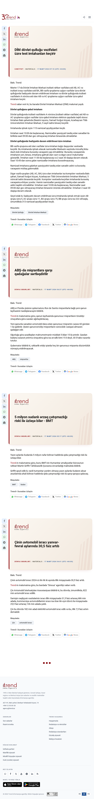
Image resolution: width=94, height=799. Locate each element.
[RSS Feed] (37, 774)
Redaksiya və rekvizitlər (57, 724)
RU (89, 794)
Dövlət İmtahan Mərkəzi (37, 212)
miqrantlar (24, 359)
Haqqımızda (53, 721)
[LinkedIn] (32, 774)
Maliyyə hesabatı (55, 739)
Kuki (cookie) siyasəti (11, 760)
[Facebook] (10, 774)
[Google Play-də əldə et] (32, 784)
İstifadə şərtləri (8, 749)
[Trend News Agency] (10, 686)
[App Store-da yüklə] (12, 784)
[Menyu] (89, 17)
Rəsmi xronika (8, 724)
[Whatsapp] (5, 774)
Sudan (23, 485)
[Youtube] (21, 774)
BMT (14, 485)
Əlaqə (51, 728)
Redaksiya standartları (57, 732)
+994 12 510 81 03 (9, 705)
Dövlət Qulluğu (18, 212)
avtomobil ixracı (25, 623)
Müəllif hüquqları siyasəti (12, 756)
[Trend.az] (11, 17)
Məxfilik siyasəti (9, 753)
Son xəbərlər (7, 721)
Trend (13, 104)
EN (80, 794)
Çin (13, 623)
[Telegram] (26, 774)
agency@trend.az (9, 708)
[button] (4, 28)
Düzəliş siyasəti (54, 735)
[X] (16, 774)
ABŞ (13, 359)
